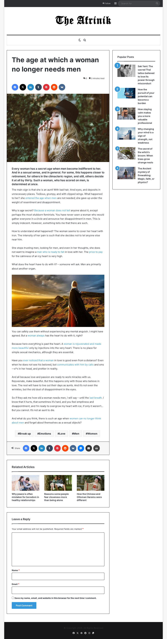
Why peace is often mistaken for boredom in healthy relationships (25, 497)
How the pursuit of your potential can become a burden (146, 96)
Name (16, 570)
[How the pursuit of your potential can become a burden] (126, 94)
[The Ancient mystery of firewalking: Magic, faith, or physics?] (126, 173)
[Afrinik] (83, 21)
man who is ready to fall (50, 251)
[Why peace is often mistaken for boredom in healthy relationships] (25, 483)
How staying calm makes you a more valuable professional (145, 116)
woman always (36, 335)
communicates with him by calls (75, 364)
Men (76, 433)
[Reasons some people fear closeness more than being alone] (58, 483)
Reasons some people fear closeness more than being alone (56, 497)
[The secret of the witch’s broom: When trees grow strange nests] (126, 153)
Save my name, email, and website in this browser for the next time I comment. (56, 598)
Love (62, 433)
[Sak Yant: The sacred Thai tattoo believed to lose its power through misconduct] (126, 71)
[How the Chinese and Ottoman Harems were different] (91, 483)
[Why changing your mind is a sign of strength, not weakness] (126, 133)
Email (15, 584)
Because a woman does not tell (52, 210)
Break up (25, 433)
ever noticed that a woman (38, 360)
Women (92, 433)
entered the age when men (41, 198)
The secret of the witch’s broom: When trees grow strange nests (145, 155)
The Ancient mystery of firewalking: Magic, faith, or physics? (146, 175)
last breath (96, 397)
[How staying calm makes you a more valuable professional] (126, 114)
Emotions (45, 433)
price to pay (96, 251)
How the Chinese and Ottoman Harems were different (89, 497)
